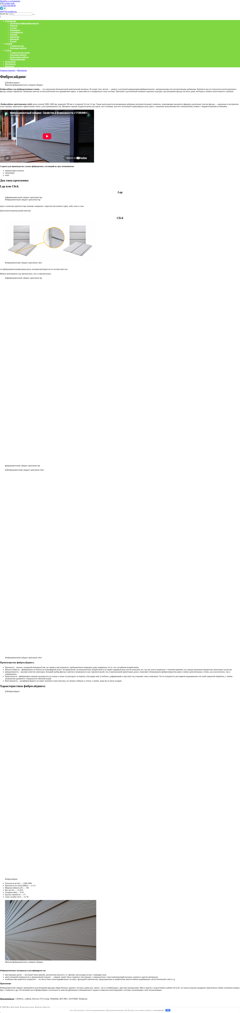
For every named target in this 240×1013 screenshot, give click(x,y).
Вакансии (14, 39)
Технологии (10, 62)
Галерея (8, 44)
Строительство (17, 46)
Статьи (13, 28)
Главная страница (7, 70)
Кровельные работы (19, 57)
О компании (10, 21)
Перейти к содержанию (10, 1)
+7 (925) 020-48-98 (8, 6)
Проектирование (17, 59)
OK (168, 1010)
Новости (14, 26)
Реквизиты (15, 30)
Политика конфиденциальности (24, 23)
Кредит (13, 41)
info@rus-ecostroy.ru (8, 11)
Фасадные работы (18, 48)
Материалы (10, 64)
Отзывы (14, 35)
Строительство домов (20, 53)
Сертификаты (16, 32)
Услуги (8, 50)
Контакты (9, 66)
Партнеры (14, 37)
